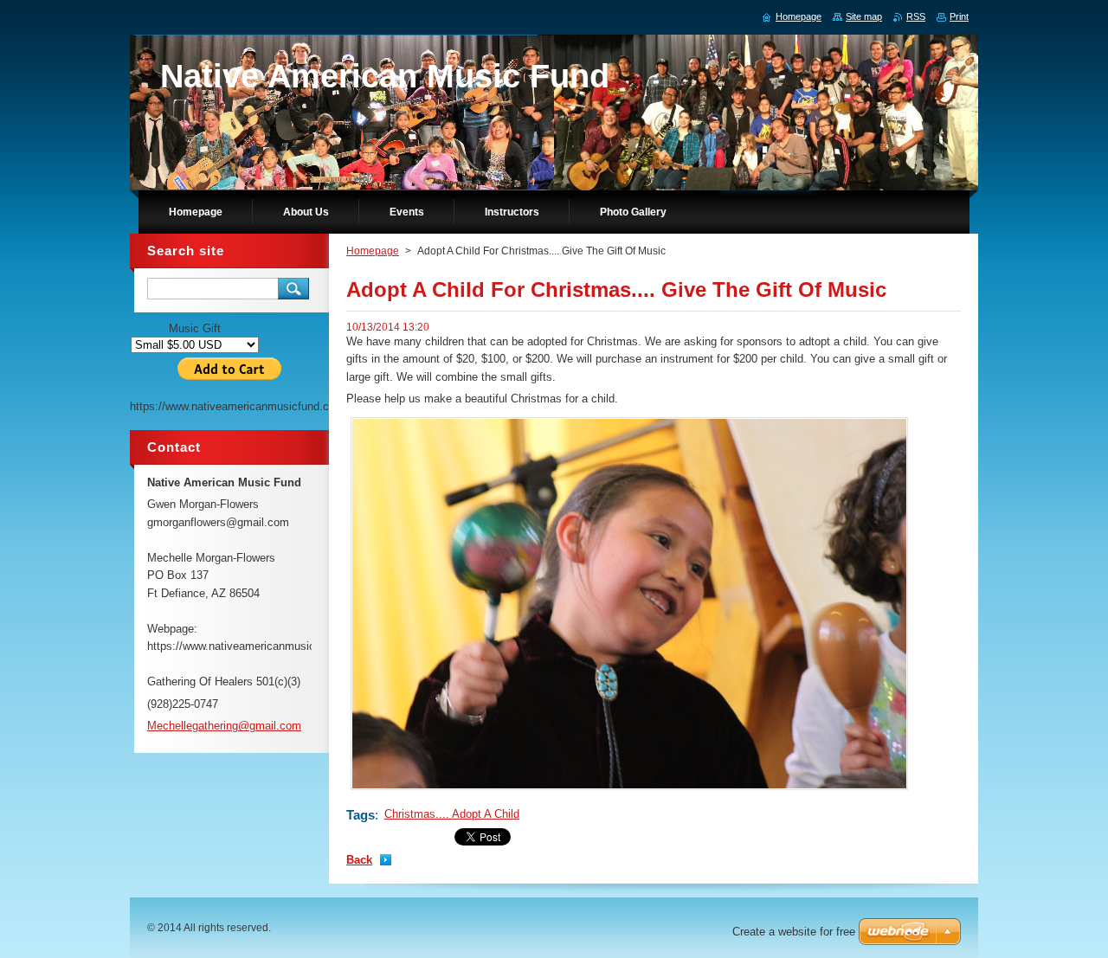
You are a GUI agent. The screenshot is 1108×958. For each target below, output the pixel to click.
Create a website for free (793, 931)
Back (359, 859)
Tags (360, 814)
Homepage (372, 251)
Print (959, 16)
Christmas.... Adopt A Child (451, 813)
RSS (915, 16)
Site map (864, 16)
